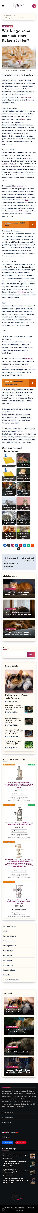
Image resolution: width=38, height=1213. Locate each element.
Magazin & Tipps (9, 970)
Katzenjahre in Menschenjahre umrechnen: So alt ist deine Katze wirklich (18, 634)
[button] (3, 1209)
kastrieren (29, 358)
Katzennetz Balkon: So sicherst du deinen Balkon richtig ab (14, 707)
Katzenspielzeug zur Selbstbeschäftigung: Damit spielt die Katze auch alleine (17, 1052)
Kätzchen (22, 211)
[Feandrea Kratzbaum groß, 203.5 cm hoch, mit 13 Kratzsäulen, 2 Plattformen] (19, 813)
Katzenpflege (8, 951)
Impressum (7, 1123)
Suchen (6, 648)
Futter (5, 931)
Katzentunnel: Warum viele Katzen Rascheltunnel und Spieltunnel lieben (16, 1012)
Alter (22, 119)
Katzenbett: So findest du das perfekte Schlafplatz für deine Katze (14, 731)
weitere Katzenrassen (11, 980)
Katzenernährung (9, 936)
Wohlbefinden (22, 292)
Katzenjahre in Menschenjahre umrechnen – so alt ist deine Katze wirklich (17, 594)
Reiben (13, 164)
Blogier (28, 1208)
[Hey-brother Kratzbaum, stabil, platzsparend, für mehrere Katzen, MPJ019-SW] (19, 891)
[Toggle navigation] (3, 6)
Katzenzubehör (8, 965)
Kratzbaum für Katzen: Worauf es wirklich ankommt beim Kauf (13, 743)
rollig (27, 158)
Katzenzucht (26, 97)
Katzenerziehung (9, 941)
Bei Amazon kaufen (20, 794)
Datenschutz (8, 1118)
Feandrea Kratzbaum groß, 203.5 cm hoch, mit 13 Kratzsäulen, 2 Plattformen (19, 823)
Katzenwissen (7, 26)
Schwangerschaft (19, 186)
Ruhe (26, 200)
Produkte (6, 975)
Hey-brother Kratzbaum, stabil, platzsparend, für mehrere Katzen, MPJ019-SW (19, 901)
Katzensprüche (8, 955)
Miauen (4, 164)
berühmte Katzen (9, 926)
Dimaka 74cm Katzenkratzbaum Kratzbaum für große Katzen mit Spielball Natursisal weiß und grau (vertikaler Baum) (19, 785)
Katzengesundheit (9, 946)
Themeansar (19, 1210)
